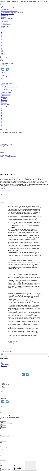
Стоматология (3, 25)
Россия (7, 447)
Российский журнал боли (4, 101)
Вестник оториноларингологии (5, 9)
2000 (1, 124)
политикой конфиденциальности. (8, 351)
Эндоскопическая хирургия (4, 28)
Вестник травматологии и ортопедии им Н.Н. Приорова (7, 10)
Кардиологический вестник (4, 15)
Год (6, 106)
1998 (1, 49)
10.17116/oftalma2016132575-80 (4, 145)
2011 (1, 41)
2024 (1, 33)
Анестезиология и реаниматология (5, 8)
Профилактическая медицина (4, 98)
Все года (1, 30)
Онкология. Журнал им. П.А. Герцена (5, 95)
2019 (1, 36)
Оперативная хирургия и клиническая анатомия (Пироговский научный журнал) (10, 19)
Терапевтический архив (4, 103)
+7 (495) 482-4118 (3, 383)
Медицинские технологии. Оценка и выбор (6, 94)
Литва (2, 451)
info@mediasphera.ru (3, 390)
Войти (0, 428)
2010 (1, 118)
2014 (1, 39)
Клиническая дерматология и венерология (6, 16)
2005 (1, 121)
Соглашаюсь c (2, 351)
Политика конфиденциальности (5, 364)
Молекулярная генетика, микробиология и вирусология (7, 18)
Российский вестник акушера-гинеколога (6, 24)
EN (1, 58)
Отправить (10, 423)
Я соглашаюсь (30, 465)
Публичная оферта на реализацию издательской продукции (8, 365)
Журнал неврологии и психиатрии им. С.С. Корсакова (7, 14)
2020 (1, 112)
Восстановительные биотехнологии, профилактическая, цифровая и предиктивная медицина (12, 12)
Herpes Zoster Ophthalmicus (3, 188)
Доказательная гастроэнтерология (5, 89)
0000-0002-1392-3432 (5, 134)
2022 (1, 34)
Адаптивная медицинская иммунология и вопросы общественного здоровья (10, 7)
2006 (1, 44)
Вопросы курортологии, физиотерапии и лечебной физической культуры (9, 11)
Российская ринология (3, 23)
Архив (2, 51)
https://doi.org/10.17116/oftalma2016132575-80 (5, 155)
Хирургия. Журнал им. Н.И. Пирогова (5, 104)
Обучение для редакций (4, 366)
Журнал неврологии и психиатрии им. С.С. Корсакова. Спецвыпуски (9, 91)
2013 (1, 116)
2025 (1, 109)
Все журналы (2, 6)
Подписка (2, 360)
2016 (1, 38)
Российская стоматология (4, 100)
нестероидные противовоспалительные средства (5, 190)
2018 (1, 113)
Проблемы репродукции (4, 97)
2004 (1, 45)
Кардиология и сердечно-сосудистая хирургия (6, 92)
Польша (2, 450)
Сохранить (1, 470)
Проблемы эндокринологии (4, 21)
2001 (1, 47)
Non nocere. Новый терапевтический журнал (6, 83)
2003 (1, 46)
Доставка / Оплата (3, 54)
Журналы (2, 50)
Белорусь (2, 449)
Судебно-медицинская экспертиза (5, 26)
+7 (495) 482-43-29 (2, 75)
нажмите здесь (15, 469)
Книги (2, 361)
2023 (1, 110)
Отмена (4, 470)
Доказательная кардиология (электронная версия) (7, 13)
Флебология (2, 27)
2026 (1, 32)
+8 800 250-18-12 (3, 385)
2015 (1, 115)
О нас (2, 53)
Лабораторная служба (3, 17)
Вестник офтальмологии (4, 86)
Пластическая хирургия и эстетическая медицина (7, 20)
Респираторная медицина (4, 22)
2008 (1, 119)
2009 (1, 42)
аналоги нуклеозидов (2, 189)
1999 (1, 48)
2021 (1, 35)
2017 (1, 37)
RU (6, 57)
